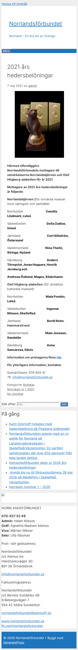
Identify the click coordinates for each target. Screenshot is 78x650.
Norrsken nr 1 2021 (20, 389)
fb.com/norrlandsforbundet (22, 626)
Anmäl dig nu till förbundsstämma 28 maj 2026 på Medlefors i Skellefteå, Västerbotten (41, 477)
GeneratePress (13, 642)
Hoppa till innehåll (14, 4)
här (59, 357)
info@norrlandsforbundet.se (32, 377)
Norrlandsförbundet (35, 23)
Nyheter (28, 385)
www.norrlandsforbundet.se (23, 621)
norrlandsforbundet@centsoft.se (26, 613)
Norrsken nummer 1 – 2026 (29, 487)
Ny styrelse (15, 394)
